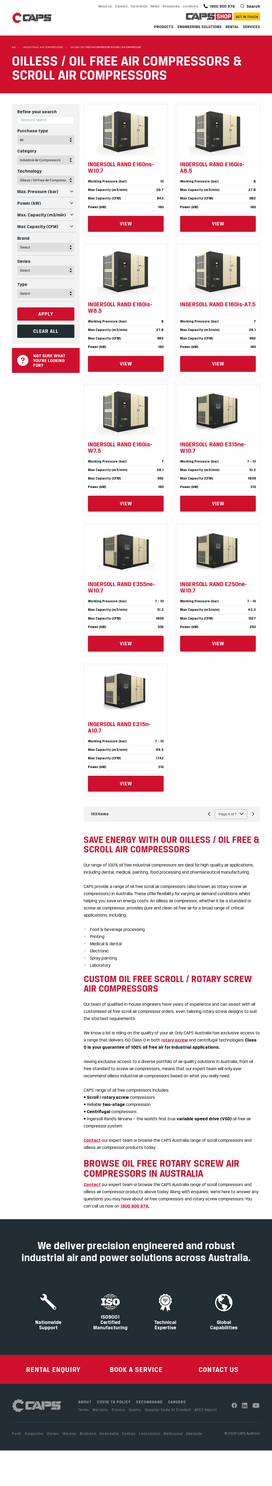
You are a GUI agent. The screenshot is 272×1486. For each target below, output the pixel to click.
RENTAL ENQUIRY (53, 1369)
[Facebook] (234, 1405)
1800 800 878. (134, 1206)
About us (105, 6)
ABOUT (85, 1401)
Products (163, 26)
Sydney (129, 1433)
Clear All (45, 331)
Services (251, 26)
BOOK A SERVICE (136, 1369)
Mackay (69, 1433)
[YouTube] (256, 1405)
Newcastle (109, 1433)
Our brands (139, 6)
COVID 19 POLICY (114, 1401)
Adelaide (194, 1433)
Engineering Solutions (199, 26)
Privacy (118, 1409)
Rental (232, 26)
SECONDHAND (149, 1401)
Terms (83, 1409)
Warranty (100, 1409)
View (126, 224)
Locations (190, 6)
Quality (135, 1409)
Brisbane (88, 1433)
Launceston (149, 1433)
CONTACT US (219, 1369)
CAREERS (177, 1401)
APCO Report (205, 1409)
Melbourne (173, 1433)
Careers (121, 6)
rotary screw (174, 1040)
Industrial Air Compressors (43, 47)
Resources (171, 6)
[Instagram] (245, 1405)
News (155, 6)
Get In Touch (247, 17)
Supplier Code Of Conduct (168, 1409)
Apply (45, 314)
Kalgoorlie (34, 1433)
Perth (17, 1433)
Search (252, 6)
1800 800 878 (222, 6)
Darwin (53, 1433)
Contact (92, 1140)
